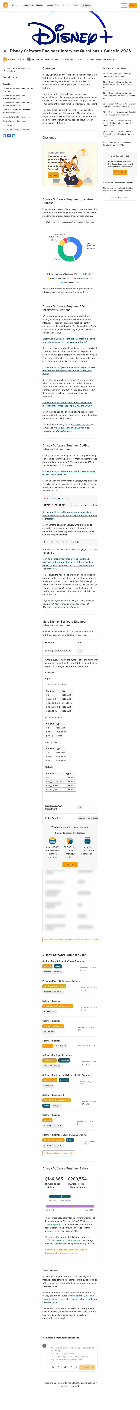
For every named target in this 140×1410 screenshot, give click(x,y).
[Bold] (53, 1367)
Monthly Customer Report (58, 650)
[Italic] (58, 1367)
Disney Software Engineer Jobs (16, 117)
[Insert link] (65, 1367)
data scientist (77, 1296)
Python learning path (62, 604)
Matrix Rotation (52, 818)
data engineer (71, 1299)
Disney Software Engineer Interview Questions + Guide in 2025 (117, 75)
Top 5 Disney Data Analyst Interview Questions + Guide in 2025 (117, 143)
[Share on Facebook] (9, 135)
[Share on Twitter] (4, 135)
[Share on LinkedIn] (13, 135)
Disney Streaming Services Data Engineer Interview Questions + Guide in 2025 (119, 105)
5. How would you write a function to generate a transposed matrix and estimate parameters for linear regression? (69, 515)
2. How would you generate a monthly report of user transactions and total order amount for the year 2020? (68, 370)
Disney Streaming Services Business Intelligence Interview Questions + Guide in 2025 (119, 96)
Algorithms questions (53, 607)
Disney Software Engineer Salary (17, 121)
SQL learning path (81, 424)
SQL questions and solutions (70, 428)
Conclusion (7, 125)
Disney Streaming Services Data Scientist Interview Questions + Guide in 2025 (119, 113)
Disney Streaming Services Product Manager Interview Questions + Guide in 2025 (118, 134)
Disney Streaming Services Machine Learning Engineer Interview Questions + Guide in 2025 (119, 123)
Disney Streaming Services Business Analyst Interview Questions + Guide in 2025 (118, 85)
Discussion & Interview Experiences (18, 130)
